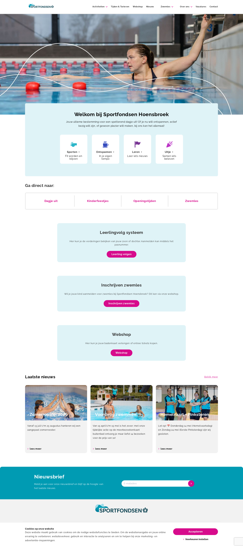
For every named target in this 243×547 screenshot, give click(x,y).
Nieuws (150, 6)
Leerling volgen (122, 254)
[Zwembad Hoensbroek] (41, 7)
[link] (121, 510)
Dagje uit (51, 201)
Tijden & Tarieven (120, 6)
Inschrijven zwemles (121, 303)
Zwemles (165, 6)
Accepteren (195, 531)
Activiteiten (98, 6)
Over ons (184, 6)
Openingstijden (144, 201)
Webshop (138, 6)
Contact (214, 6)
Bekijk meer (211, 376)
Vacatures (201, 6)
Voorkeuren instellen (196, 539)
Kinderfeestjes (97, 201)
